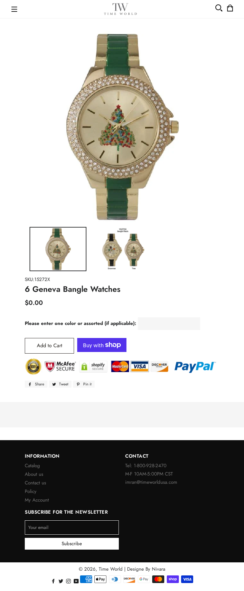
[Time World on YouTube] (77, 581)
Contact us (35, 482)
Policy (31, 491)
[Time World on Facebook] (54, 581)
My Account (37, 499)
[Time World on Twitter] (61, 581)
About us (34, 474)
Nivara (158, 569)
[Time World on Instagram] (69, 581)
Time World (111, 569)
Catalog (32, 465)
